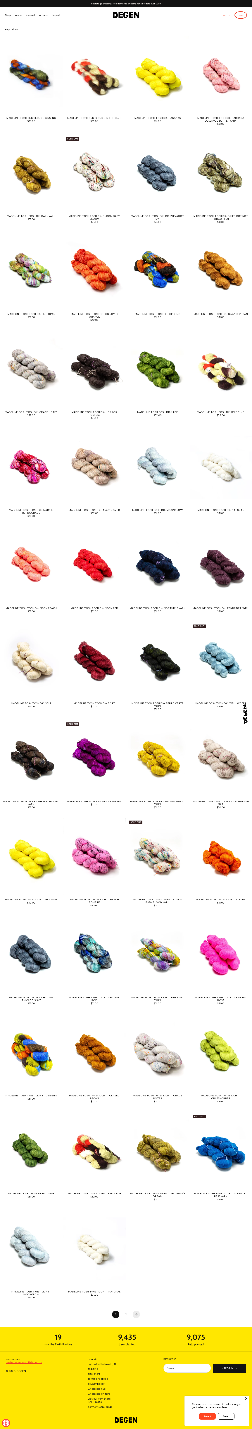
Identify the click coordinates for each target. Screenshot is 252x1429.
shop (8, 15)
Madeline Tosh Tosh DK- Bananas (157, 118)
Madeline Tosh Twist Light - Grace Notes (157, 1097)
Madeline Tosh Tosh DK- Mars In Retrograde (31, 511)
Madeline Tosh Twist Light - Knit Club (94, 1194)
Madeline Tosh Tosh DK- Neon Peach (31, 609)
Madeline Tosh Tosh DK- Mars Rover (94, 510)
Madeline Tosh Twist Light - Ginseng (31, 1096)
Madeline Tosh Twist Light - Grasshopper (221, 1097)
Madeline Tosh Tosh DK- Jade (157, 412)
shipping (93, 1368)
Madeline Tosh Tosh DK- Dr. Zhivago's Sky (157, 217)
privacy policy (96, 1383)
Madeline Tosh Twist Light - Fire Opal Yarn (157, 999)
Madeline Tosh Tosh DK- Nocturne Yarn (158, 609)
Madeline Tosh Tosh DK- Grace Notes (31, 412)
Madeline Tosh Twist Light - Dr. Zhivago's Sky (31, 999)
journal (30, 15)
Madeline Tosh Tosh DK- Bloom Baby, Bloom (94, 217)
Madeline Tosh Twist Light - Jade (31, 1194)
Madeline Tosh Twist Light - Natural (94, 1292)
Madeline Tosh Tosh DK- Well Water (221, 704)
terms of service (98, 1378)
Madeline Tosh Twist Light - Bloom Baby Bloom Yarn (157, 901)
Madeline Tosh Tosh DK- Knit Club (220, 412)
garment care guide (100, 1406)
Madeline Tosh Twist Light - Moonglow (31, 1293)
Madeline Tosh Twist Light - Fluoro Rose (220, 999)
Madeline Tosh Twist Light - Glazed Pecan (94, 1097)
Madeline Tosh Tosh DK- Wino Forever (94, 802)
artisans (43, 15)
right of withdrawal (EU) (102, 1363)
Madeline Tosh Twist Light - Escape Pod (94, 999)
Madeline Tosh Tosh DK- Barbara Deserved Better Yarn (220, 119)
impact (56, 15)
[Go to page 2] (136, 1314)
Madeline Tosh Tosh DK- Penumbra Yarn (221, 609)
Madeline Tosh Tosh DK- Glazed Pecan (221, 314)
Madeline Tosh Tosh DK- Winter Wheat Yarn (157, 803)
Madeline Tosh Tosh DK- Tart (94, 704)
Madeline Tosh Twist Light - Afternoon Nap (221, 803)
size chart (94, 1373)
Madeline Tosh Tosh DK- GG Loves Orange (94, 315)
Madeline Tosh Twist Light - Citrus (220, 900)
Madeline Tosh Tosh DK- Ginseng (157, 314)
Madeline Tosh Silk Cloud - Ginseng (31, 118)
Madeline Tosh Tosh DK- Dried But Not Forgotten (221, 217)
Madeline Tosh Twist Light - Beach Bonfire (94, 901)
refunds (92, 1358)
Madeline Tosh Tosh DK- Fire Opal (31, 314)
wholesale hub (97, 1388)
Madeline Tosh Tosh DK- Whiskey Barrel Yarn (31, 803)
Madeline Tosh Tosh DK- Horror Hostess (94, 413)
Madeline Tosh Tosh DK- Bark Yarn (31, 216)
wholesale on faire (99, 1393)
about (18, 15)
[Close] (246, 1398)
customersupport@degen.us (24, 1362)
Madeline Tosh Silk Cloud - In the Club (94, 118)
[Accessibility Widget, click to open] (6, 1423)
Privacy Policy (235, 1407)
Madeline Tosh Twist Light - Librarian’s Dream (157, 1195)
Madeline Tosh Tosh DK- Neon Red (94, 609)
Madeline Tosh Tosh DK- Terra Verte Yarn (158, 705)
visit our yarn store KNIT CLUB (99, 1400)
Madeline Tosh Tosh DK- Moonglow (157, 510)
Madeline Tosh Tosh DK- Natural (221, 510)
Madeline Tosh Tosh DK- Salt (31, 704)
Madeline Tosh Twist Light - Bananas (31, 900)
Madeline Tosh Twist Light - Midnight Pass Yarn (220, 1195)
